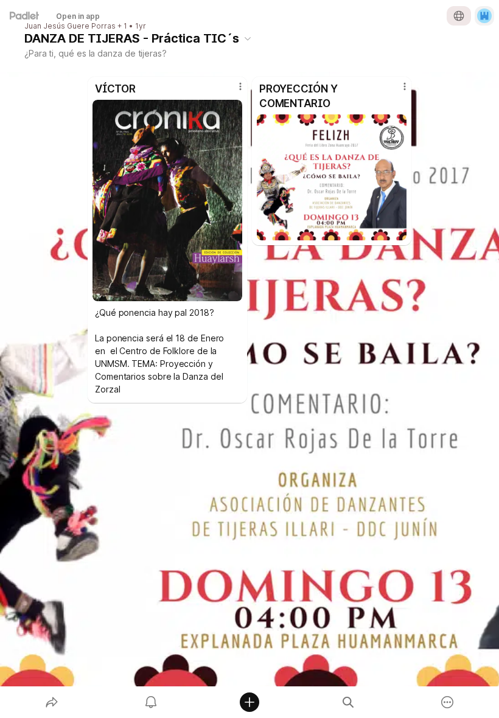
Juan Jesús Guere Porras (70, 26)
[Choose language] (459, 16)
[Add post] (249, 702)
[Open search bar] (348, 702)
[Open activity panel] (151, 702)
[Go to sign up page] (484, 16)
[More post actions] (232, 91)
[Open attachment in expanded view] (167, 200)
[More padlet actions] (447, 702)
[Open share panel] (52, 702)
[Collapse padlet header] (247, 38)
